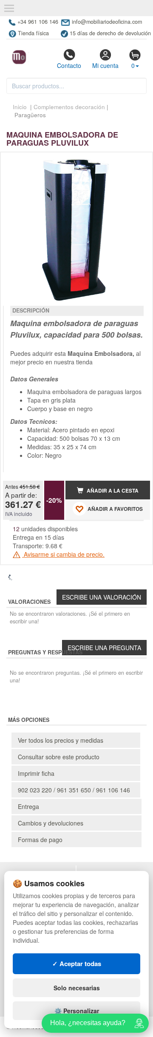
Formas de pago (40, 839)
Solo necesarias (77, 987)
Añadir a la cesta (112, 490)
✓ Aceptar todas (76, 963)
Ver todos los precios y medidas (60, 740)
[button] (136, 162)
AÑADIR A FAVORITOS (114, 509)
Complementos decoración (69, 107)
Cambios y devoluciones (50, 823)
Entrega (28, 806)
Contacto (69, 65)
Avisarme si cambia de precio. (63, 554)
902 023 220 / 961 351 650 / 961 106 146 (74, 790)
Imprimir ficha (36, 773)
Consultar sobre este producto (58, 756)
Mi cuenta (105, 65)
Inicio (20, 107)
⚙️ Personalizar (76, 1010)
